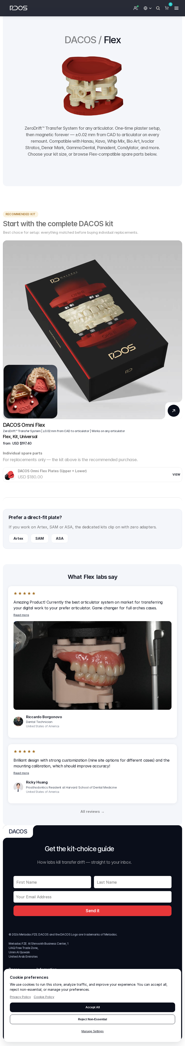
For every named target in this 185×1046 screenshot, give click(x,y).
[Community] (135, 8)
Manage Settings (92, 1031)
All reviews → (92, 811)
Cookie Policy (44, 997)
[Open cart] (167, 8)
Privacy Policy (20, 997)
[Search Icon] (158, 8)
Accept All (93, 1007)
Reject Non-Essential (92, 1019)
